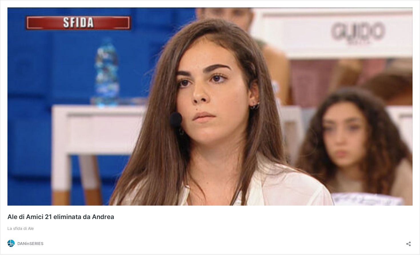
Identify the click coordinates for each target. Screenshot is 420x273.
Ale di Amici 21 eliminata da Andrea (60, 216)
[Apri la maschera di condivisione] (409, 242)
